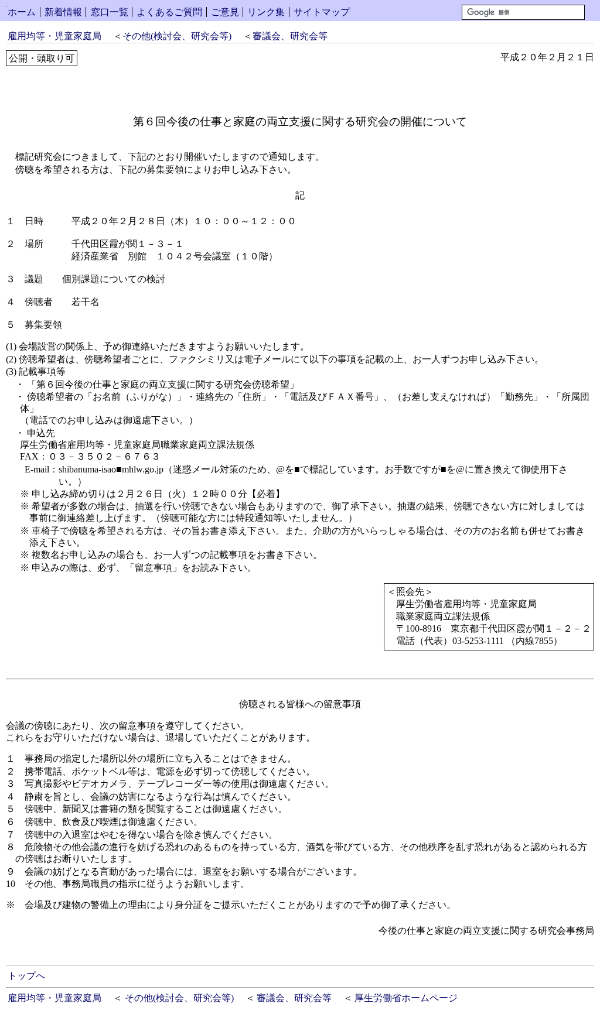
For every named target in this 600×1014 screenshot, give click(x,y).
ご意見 (225, 12)
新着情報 (63, 12)
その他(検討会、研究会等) (176, 36)
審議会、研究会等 (290, 36)
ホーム (22, 12)
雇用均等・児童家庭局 (54, 36)
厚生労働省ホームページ (406, 998)
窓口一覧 (109, 12)
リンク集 (266, 12)
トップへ (26, 976)
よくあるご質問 (169, 12)
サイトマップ (322, 12)
